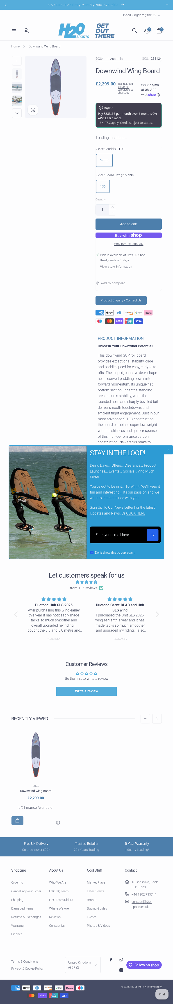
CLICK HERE (135, 513)
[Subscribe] (153, 535)
